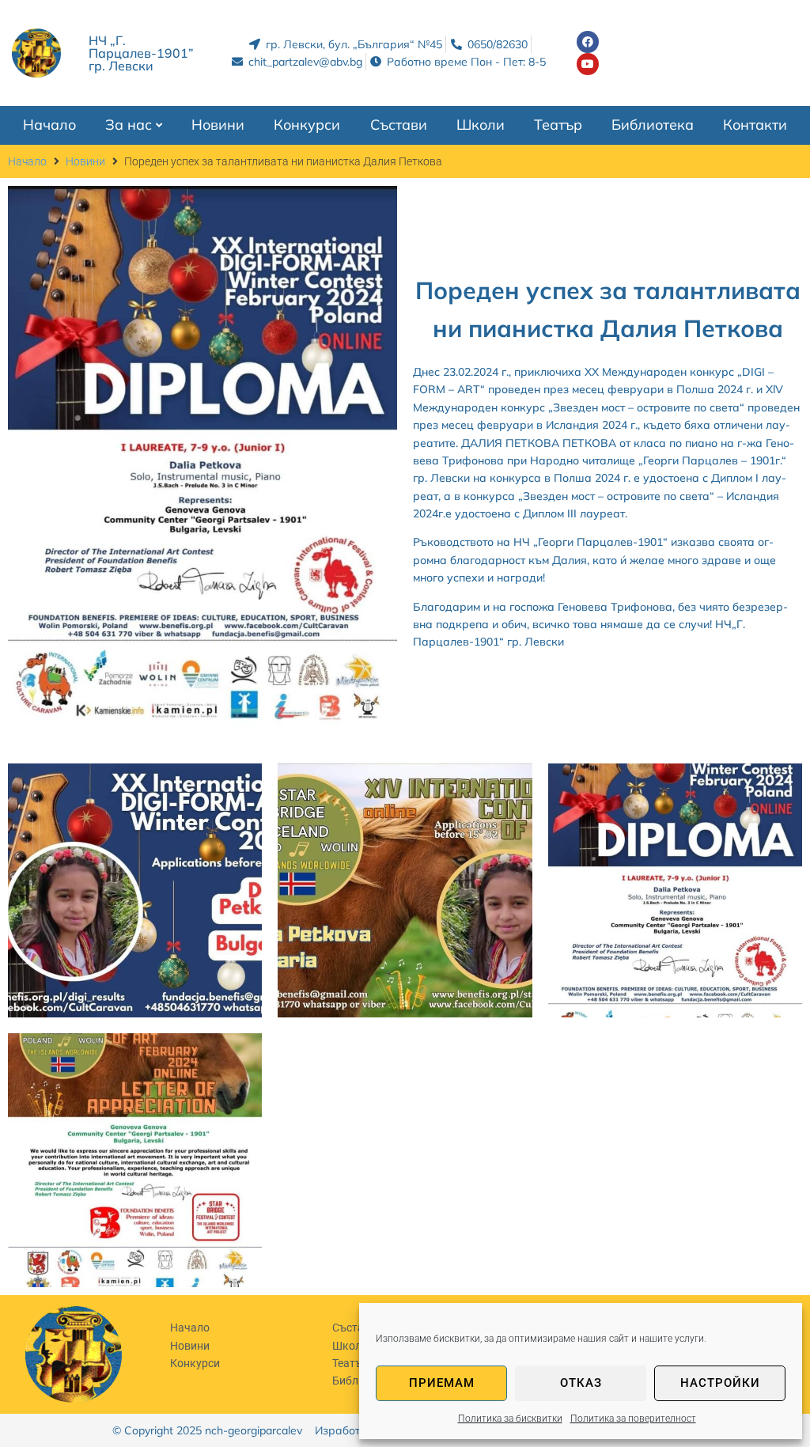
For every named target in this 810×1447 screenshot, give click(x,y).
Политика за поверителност (633, 1418)
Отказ (581, 1383)
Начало (27, 161)
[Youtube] (588, 64)
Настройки (720, 1383)
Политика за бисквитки (510, 1418)
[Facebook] (588, 42)
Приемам (442, 1383)
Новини (85, 161)
